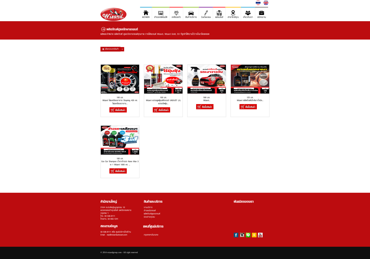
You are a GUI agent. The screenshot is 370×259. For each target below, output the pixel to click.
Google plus (254, 235)
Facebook (236, 235)
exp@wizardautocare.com (117, 234)
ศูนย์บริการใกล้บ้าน (123, 231)
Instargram (242, 235)
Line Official (248, 235)
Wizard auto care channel (260, 235)
